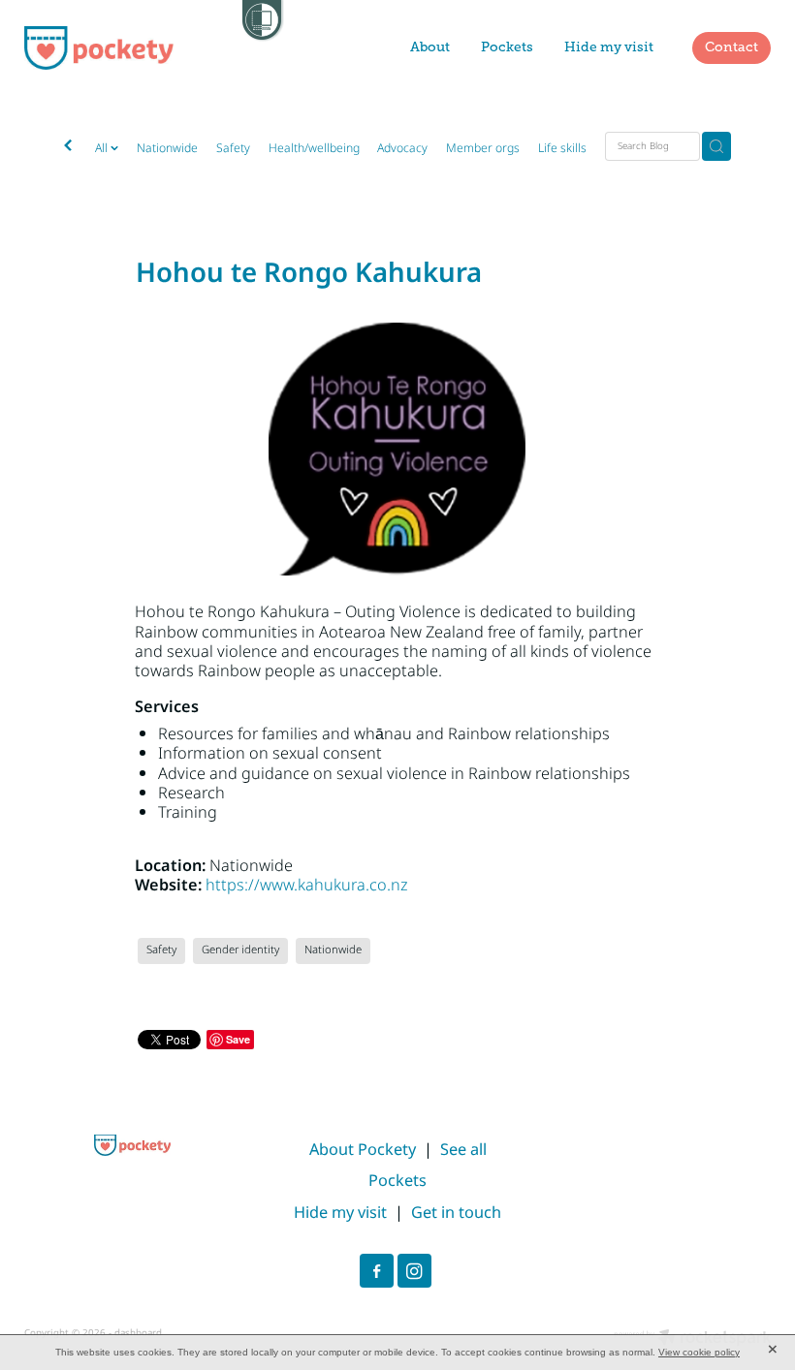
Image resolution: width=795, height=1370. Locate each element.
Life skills (562, 148)
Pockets (507, 47)
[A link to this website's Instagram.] (414, 1271)
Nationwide (167, 148)
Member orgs (483, 148)
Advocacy (402, 148)
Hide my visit (608, 47)
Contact (731, 47)
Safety (233, 148)
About (430, 47)
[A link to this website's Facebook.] (377, 1271)
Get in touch (456, 1213)
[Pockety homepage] (99, 47)
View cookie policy (699, 1352)
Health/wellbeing (314, 148)
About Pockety (362, 1150)
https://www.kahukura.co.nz (307, 885)
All (103, 148)
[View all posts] (68, 147)
